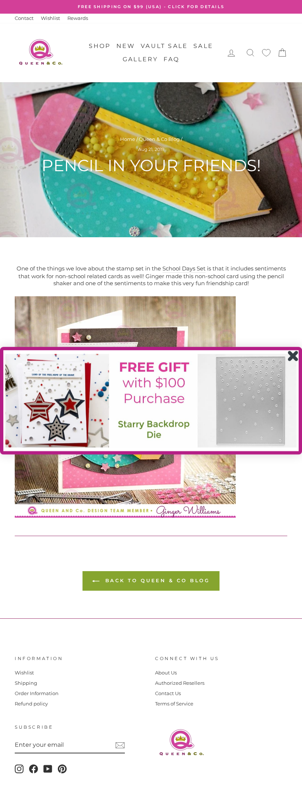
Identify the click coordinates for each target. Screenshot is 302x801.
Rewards (77, 18)
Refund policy (31, 704)
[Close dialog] (293, 356)
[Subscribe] (120, 745)
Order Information (37, 693)
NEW (126, 45)
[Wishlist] (266, 53)
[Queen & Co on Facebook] (33, 768)
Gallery (140, 59)
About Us (166, 673)
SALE (203, 45)
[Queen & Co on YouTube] (47, 768)
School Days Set (184, 268)
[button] (151, 400)
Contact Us (168, 693)
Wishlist (50, 18)
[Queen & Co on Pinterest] (62, 768)
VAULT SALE (164, 45)
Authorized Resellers (179, 683)
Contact (24, 18)
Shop (100, 45)
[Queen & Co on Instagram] (19, 768)
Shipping (26, 683)
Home (127, 139)
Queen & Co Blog (159, 139)
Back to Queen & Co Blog (156, 580)
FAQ (171, 59)
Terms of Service (174, 704)
